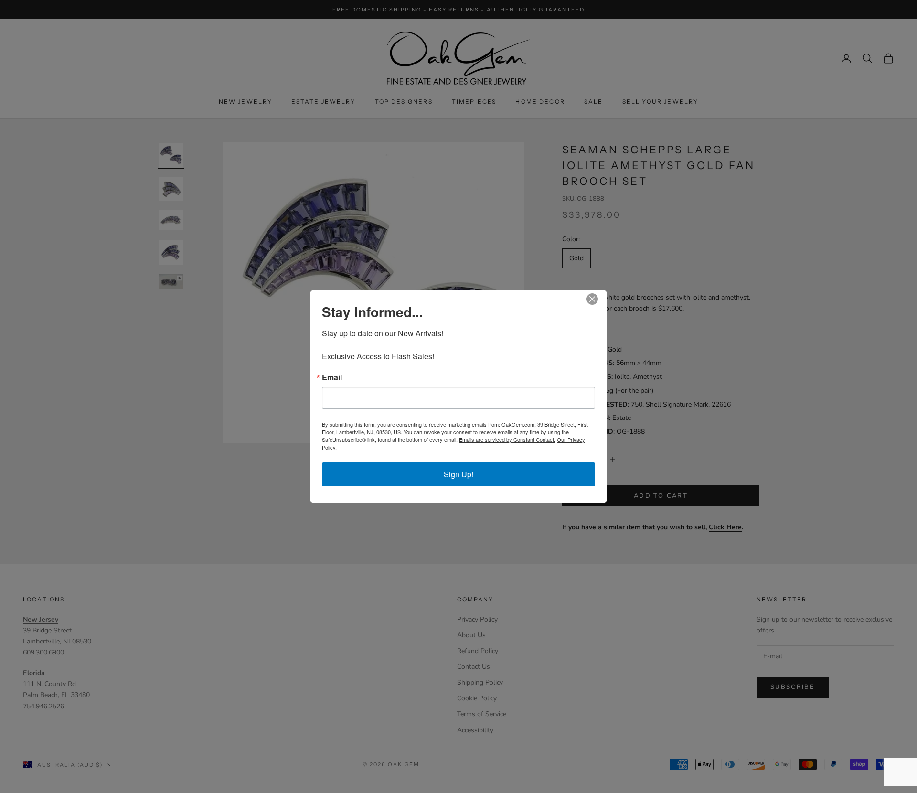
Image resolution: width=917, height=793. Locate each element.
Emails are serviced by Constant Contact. (507, 439)
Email (332, 377)
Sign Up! (458, 474)
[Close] (598, 299)
